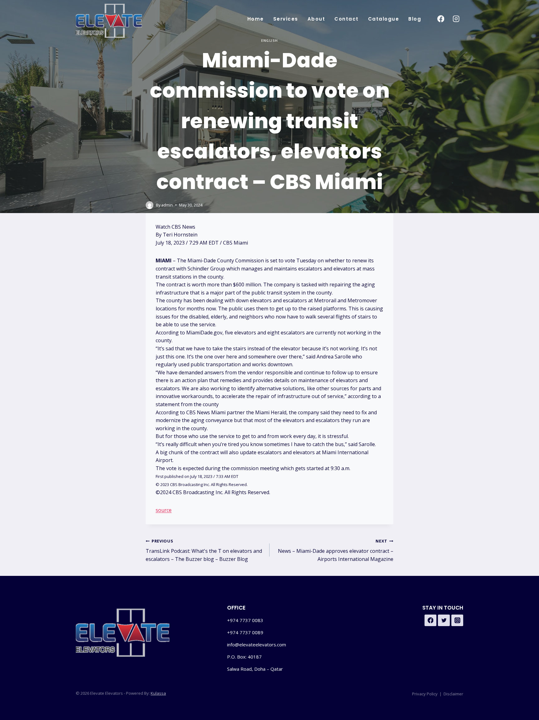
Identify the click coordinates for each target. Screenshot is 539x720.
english (269, 40)
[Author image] (149, 205)
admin (167, 205)
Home (255, 19)
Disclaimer (453, 694)
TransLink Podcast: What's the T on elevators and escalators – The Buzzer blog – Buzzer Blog (204, 550)
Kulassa (158, 693)
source (164, 510)
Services (285, 19)
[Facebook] (441, 19)
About (316, 19)
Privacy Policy (425, 694)
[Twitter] (444, 620)
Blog (414, 19)
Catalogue (383, 19)
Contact (346, 19)
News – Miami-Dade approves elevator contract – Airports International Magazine (335, 550)
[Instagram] (456, 19)
